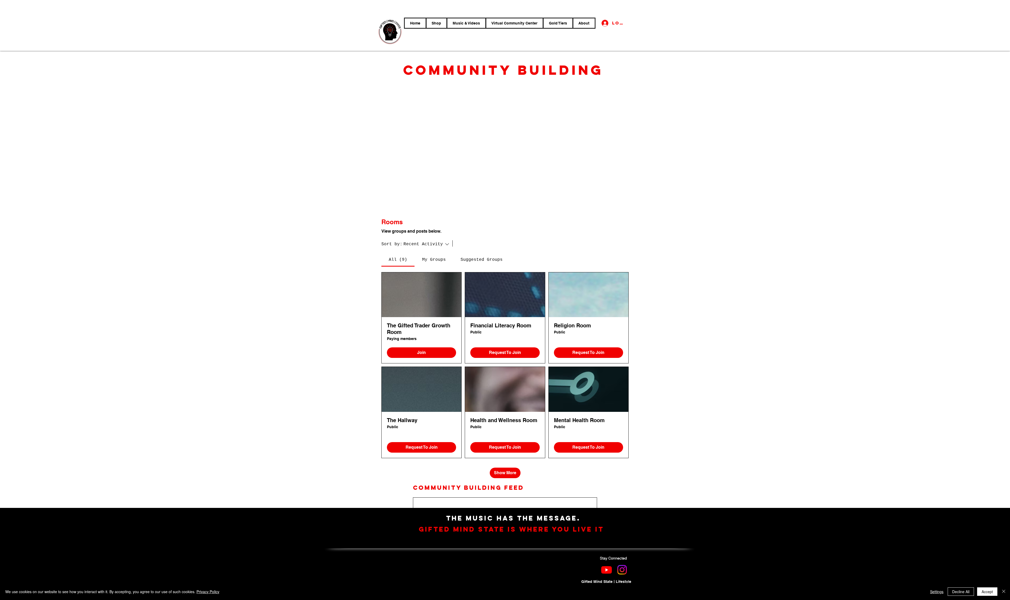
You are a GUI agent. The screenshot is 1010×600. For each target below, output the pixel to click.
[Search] (462, 243)
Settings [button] (936, 591)
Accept (987, 591)
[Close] (1004, 591)
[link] (398, 259)
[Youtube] (606, 569)
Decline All (960, 591)
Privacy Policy (207, 591)
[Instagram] (622, 569)
